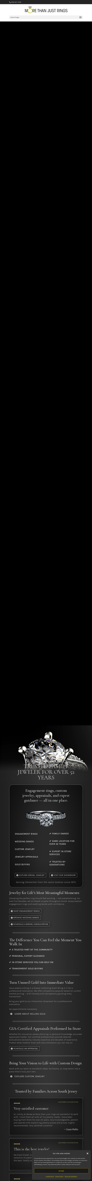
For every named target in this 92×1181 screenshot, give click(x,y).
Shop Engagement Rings (26, 911)
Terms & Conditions (71, 1176)
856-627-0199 (16, 2)
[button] (87, 1153)
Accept (61, 1171)
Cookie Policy (50, 1176)
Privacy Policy (59, 1176)
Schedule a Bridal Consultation (30, 924)
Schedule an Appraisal (25, 1048)
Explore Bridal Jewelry (32, 875)
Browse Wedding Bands (26, 917)
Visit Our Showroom (65, 875)
